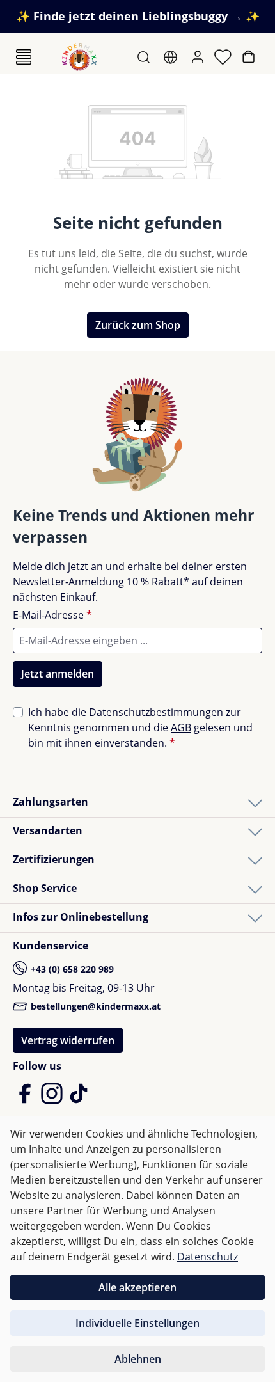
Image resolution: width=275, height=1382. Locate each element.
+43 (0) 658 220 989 (71, 969)
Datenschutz (207, 1257)
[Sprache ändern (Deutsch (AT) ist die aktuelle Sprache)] (172, 57)
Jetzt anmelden (57, 674)
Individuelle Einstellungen (137, 1323)
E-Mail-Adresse (52, 615)
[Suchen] (145, 57)
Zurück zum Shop (137, 325)
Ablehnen (137, 1359)
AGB (181, 727)
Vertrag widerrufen (67, 1040)
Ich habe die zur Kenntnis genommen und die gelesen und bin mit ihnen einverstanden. (140, 727)
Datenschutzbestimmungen (156, 712)
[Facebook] (26, 1099)
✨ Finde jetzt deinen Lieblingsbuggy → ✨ (138, 16)
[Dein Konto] (199, 57)
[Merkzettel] (224, 57)
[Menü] (24, 57)
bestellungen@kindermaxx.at (94, 1006)
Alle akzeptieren (137, 1287)
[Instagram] (53, 1099)
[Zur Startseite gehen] (79, 57)
